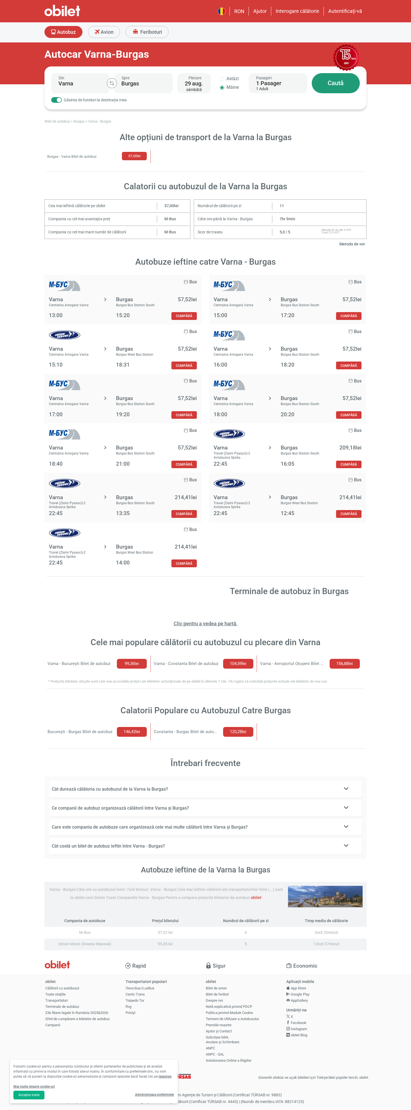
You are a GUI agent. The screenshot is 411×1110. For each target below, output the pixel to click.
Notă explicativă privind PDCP (229, 1006)
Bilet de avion (216, 988)
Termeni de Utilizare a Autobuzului (232, 1019)
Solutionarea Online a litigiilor (228, 1060)
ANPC (210, 1048)
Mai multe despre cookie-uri (34, 1087)
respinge (165, 1076)
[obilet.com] (75, 15)
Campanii (52, 1025)
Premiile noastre (219, 1025)
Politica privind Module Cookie (229, 1013)
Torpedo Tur (135, 1000)
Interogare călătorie (297, 11)
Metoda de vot (352, 244)
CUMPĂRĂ (184, 316)
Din (61, 78)
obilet (256, 897)
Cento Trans (135, 994)
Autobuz (66, 32)
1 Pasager (268, 83)
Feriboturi (150, 32)
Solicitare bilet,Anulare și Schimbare (222, 1039)
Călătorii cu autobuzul (62, 988)
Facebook (298, 1023)
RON (239, 11)
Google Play (300, 994)
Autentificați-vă (345, 11)
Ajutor (260, 11)
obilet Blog (298, 1035)
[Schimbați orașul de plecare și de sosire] (112, 83)
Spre (125, 78)
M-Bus (170, 219)
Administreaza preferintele (154, 1095)
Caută (336, 83)
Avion (107, 32)
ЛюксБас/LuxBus (140, 988)
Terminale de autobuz (62, 1006)
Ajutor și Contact (219, 1031)
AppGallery (299, 1000)
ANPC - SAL (215, 1054)
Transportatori (56, 1000)
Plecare (194, 78)
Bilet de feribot (217, 994)
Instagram (298, 1029)
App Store (298, 988)
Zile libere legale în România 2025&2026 (76, 1013)
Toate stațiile (55, 994)
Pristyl (130, 1013)
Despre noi (214, 1000)
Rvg (128, 1006)
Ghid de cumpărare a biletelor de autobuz (77, 1019)
